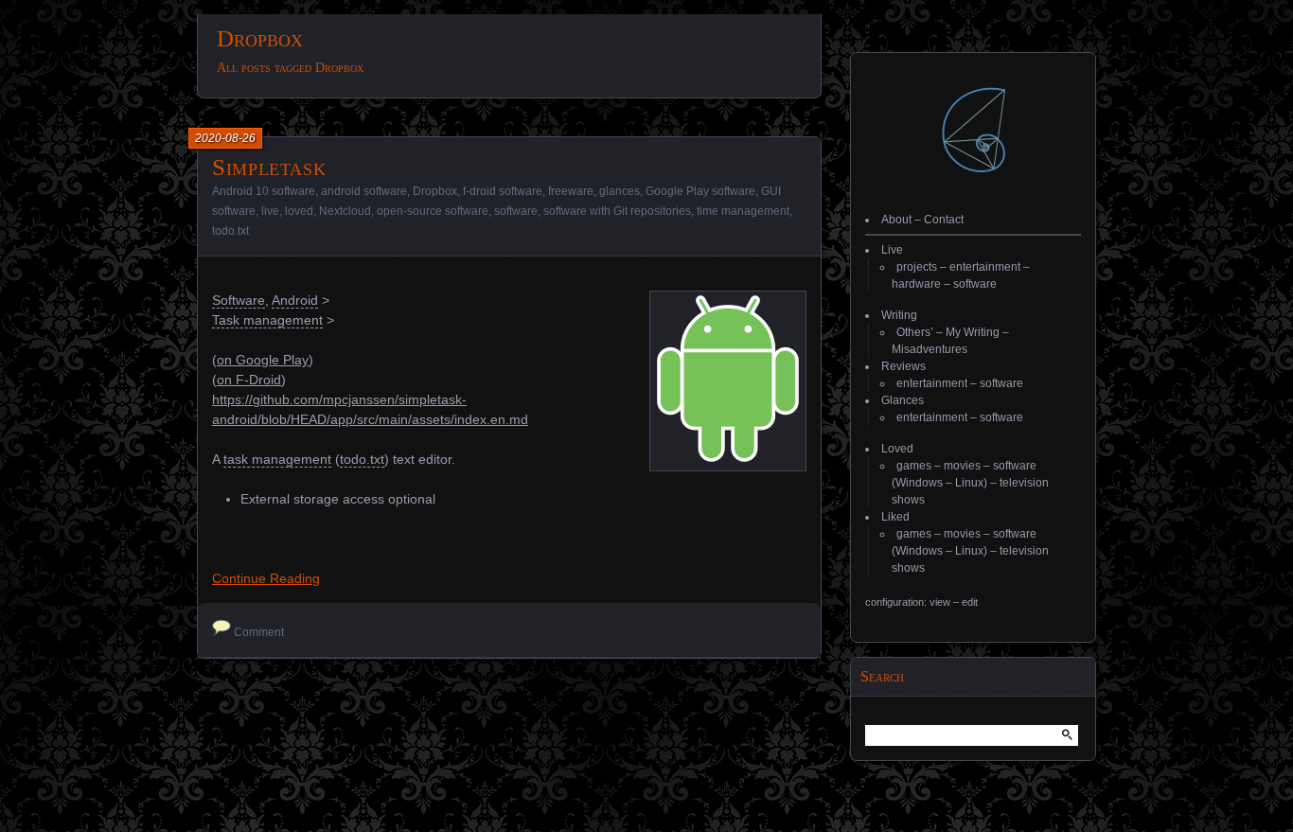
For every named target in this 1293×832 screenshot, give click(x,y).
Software (238, 300)
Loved (897, 448)
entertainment (984, 267)
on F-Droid (249, 379)
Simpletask (269, 167)
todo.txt (230, 231)
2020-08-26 (225, 138)
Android (295, 300)
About (896, 219)
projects (916, 267)
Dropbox (435, 191)
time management (743, 211)
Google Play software (700, 191)
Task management (267, 319)
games (913, 465)
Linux (969, 482)
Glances (902, 400)
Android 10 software (263, 191)
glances (619, 191)
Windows (919, 482)
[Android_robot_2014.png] (728, 457)
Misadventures (929, 349)
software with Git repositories (617, 211)
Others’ (914, 332)
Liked (895, 516)
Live (892, 250)
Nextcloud (345, 211)
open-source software (432, 211)
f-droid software (502, 191)
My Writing (973, 332)
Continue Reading (266, 578)
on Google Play (263, 359)
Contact (944, 219)
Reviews (903, 366)
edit (970, 602)
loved (299, 211)
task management (277, 459)
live (270, 211)
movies (962, 465)
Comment (259, 632)
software (516, 211)
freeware (570, 191)
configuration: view (907, 602)
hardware (916, 284)
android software (364, 191)
